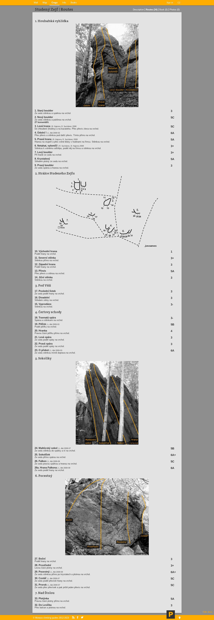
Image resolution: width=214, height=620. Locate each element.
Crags (54, 2)
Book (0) (163, 9)
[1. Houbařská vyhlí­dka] (107, 106)
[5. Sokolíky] (107, 444)
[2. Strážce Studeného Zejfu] (107, 247)
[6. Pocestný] (107, 554)
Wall (36, 2)
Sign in (170, 3)
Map (45, 2)
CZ (179, 3)
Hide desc (207, 612)
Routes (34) (151, 9)
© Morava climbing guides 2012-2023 (51, 617)
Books (74, 2)
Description (138, 9)
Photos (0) (175, 9)
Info (64, 2)
